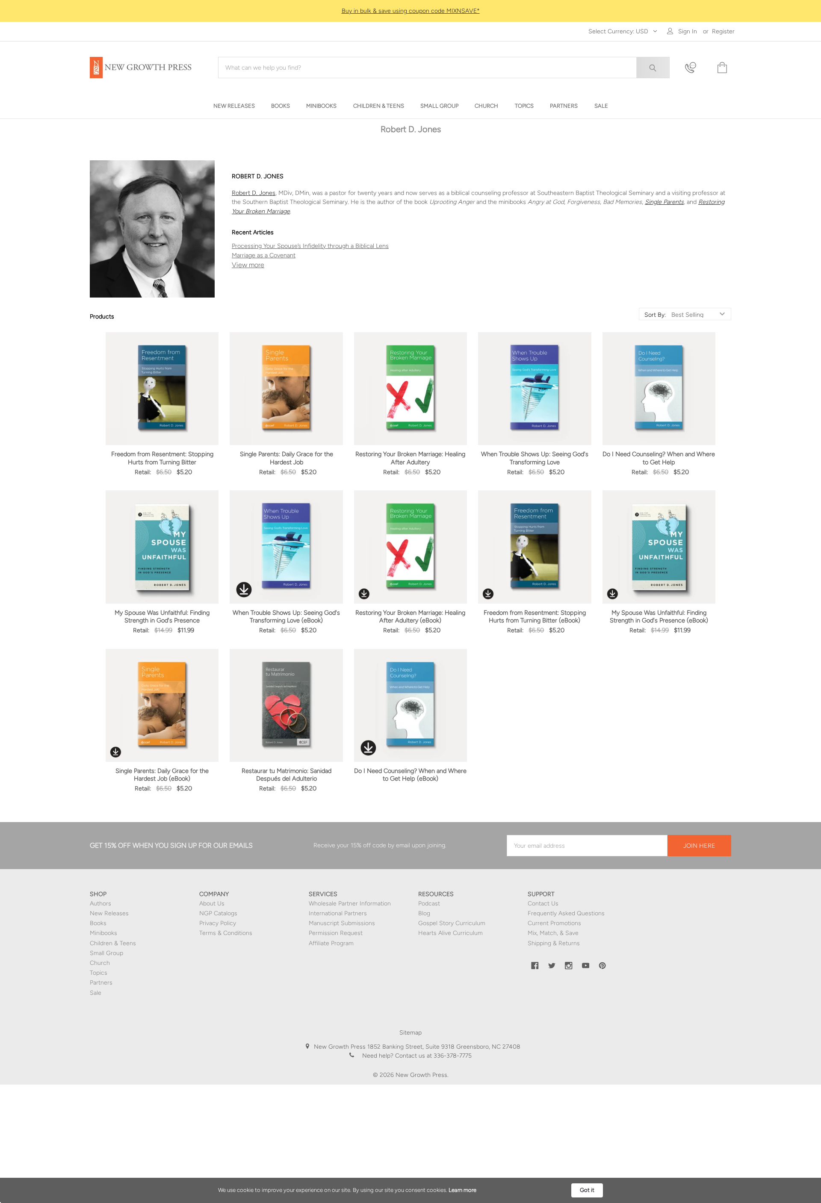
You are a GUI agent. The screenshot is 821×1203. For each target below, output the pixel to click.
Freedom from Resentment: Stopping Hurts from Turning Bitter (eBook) (535, 616)
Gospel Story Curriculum (451, 923)
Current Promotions (554, 923)
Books (98, 923)
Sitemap (410, 1032)
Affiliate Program (331, 943)
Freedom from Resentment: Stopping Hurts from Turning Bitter (162, 458)
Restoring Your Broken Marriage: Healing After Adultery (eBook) (410, 616)
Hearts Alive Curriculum (450, 933)
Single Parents (664, 202)
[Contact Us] (696, 67)
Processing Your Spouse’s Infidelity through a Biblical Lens (310, 246)
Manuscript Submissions (342, 923)
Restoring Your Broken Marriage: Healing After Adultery (410, 458)
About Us (211, 903)
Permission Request (336, 933)
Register (723, 31)
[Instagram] (568, 965)
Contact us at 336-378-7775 (432, 1055)
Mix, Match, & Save (553, 933)
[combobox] (444, 67)
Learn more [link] (462, 1190)
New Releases (109, 913)
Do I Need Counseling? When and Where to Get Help (658, 458)
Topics (98, 972)
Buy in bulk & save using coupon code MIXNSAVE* (411, 11)
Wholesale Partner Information (350, 903)
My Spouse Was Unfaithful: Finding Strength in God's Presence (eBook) (659, 616)
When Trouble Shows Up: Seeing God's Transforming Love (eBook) (286, 616)
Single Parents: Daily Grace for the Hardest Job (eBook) (162, 774)
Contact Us (543, 903)
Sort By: (655, 315)
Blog (424, 913)
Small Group (106, 953)
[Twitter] (552, 965)
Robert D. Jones (253, 193)
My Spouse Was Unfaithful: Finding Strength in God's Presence (162, 616)
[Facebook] (535, 965)
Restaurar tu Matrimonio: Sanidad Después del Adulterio (286, 774)
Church (100, 963)
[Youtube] (586, 965)
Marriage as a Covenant (263, 255)
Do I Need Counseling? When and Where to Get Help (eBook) (410, 774)
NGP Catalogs (218, 913)
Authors (100, 903)
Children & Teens (113, 943)
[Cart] (721, 67)
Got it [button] (587, 1190)
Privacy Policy (217, 923)
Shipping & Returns (554, 943)
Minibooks (103, 933)
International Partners (338, 913)
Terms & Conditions (225, 933)
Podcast (429, 903)
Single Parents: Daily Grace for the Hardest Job (286, 458)
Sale (95, 993)
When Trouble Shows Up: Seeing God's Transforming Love (534, 458)
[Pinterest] (602, 965)
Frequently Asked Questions (566, 913)
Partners (101, 982)
